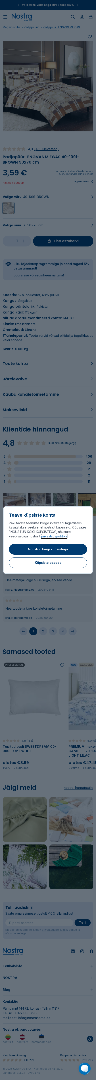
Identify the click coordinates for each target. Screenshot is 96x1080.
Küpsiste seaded (48, 562)
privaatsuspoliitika (54, 536)
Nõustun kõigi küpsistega (48, 549)
